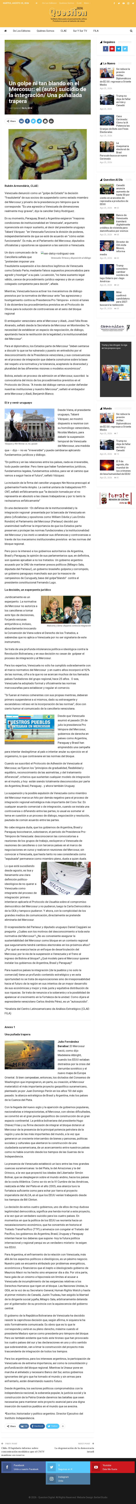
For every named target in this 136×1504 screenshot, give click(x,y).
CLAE (79, 3)
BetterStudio (100, 1497)
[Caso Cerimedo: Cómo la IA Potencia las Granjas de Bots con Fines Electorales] (107, 120)
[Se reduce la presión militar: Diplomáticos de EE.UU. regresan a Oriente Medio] (107, 73)
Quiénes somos (66, 3)
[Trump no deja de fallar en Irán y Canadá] (107, 99)
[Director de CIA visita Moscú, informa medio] (107, 245)
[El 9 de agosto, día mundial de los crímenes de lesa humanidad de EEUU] (107, 465)
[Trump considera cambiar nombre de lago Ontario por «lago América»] (107, 269)
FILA (96, 30)
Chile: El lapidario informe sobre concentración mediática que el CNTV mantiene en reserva (22, 1452)
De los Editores (49, 3)
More (86, 3)
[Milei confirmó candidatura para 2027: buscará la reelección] (107, 296)
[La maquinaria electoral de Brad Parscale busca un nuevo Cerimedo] (107, 147)
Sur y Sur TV (80, 30)
